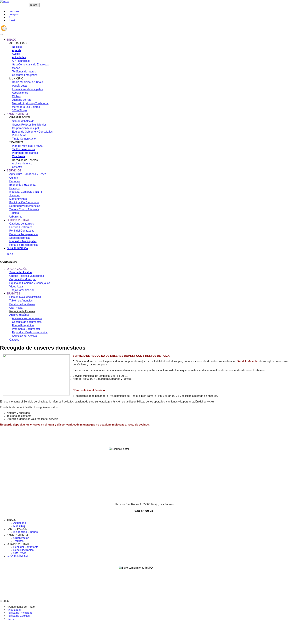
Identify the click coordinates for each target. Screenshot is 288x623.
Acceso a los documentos (27, 318)
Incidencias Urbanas (25, 532)
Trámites (18, 541)
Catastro (17, 167)
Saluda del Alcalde (23, 121)
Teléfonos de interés (24, 71)
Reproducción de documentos (30, 332)
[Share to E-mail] (158, 438)
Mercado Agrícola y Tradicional (30, 103)
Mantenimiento (18, 198)
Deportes (14, 181)
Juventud (14, 195)
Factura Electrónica (20, 227)
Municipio (19, 526)
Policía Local (19, 85)
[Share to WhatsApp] (139, 438)
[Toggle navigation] (1, 34)
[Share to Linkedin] (149, 438)
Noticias (17, 46)
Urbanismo (15, 216)
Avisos (16, 53)
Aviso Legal (14, 609)
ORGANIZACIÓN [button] (17, 268)
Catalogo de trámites (21, 223)
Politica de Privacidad (19, 612)
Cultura (13, 177)
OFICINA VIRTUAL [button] (18, 220)
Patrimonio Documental (26, 329)
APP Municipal (21, 60)
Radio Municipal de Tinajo (27, 82)
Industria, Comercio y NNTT (25, 191)
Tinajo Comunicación (24, 138)
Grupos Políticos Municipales (29, 124)
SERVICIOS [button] (14, 170)
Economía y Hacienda (22, 184)
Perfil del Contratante (21, 230)
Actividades (19, 57)
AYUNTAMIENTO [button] (17, 114)
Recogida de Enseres (25, 160)
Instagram (14, 14)
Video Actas (19, 135)
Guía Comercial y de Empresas (30, 64)
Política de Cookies (18, 615)
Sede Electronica (19, 237)
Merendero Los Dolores (26, 107)
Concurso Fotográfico (25, 75)
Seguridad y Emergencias (24, 205)
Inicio (10, 254)
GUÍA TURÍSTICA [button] (17, 248)
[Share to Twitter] (130, 438)
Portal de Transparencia (23, 234)
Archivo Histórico (22, 163)
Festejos (14, 188)
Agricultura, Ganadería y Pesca (27, 174)
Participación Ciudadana (24, 202)
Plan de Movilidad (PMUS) (28, 145)
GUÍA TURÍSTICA (17, 556)
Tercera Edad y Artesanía (24, 209)
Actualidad (19, 523)
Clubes (16, 96)
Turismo (14, 213)
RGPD (10, 618)
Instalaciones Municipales (27, 89)
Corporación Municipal (25, 128)
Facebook (14, 11)
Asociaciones (20, 92)
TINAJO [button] (11, 39)
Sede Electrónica (23, 550)
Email (12, 20)
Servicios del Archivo (24, 336)
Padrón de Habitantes (25, 152)
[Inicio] (4, 1)
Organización (21, 538)
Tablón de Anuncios (23, 149)
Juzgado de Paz (21, 99)
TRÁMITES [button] (13, 293)
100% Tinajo (19, 110)
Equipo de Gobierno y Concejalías (32, 131)
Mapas (16, 68)
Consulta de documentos (27, 322)
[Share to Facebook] (121, 438)
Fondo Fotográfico (23, 325)
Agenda (16, 50)
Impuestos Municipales (22, 241)
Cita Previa (18, 156)
